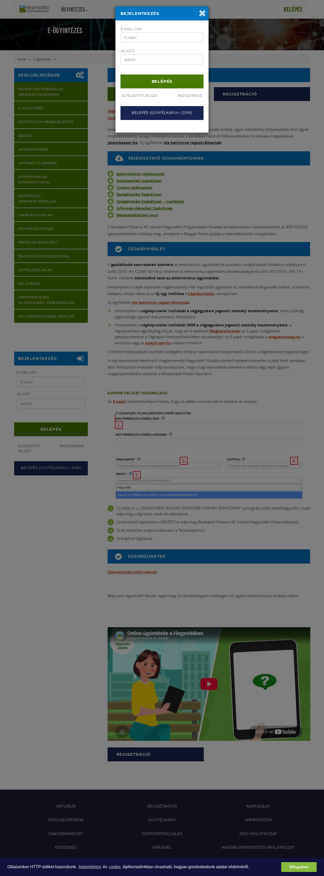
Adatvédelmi (89, 867)
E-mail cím (131, 29)
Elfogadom (299, 867)
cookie (115, 867)
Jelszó (127, 51)
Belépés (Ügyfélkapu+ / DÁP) (162, 113)
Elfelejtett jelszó (140, 96)
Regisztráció (190, 96)
